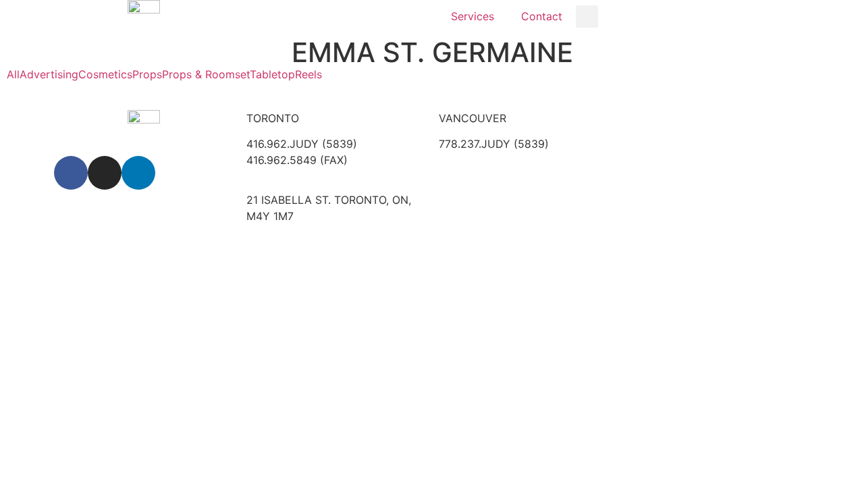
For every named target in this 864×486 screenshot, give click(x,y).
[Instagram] (105, 173)
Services (472, 16)
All (13, 74)
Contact (541, 16)
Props (147, 74)
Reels (308, 74)
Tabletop (272, 74)
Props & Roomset (206, 74)
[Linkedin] (138, 173)
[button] (587, 16)
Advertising (49, 74)
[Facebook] (71, 173)
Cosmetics (105, 74)
